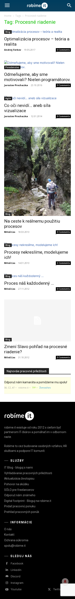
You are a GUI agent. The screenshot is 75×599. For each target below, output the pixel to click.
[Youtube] (6, 589)
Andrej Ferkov (12, 49)
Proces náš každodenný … (29, 283)
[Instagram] (6, 582)
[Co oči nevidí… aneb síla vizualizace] (37, 98)
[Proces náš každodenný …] (37, 276)
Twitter (57, 589)
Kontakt (9, 534)
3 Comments (63, 263)
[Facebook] (6, 563)
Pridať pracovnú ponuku (19, 506)
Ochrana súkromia (16, 540)
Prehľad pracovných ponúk (21, 512)
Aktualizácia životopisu (19, 478)
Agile (8, 98)
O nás (8, 529)
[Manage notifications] (65, 581)
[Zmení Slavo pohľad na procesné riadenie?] (37, 320)
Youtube (16, 589)
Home (7, 16)
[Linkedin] (6, 570)
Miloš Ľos (9, 231)
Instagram (17, 582)
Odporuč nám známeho (19, 495)
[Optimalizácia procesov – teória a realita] (37, 31)
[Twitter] (49, 589)
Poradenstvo (12, 67)
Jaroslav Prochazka (16, 85)
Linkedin (16, 569)
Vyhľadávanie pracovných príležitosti (28, 473)
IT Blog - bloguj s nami (18, 467)
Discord (15, 576)
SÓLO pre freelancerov (19, 489)
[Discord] (6, 576)
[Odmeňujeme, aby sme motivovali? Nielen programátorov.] (37, 64)
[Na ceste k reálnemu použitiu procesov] (37, 171)
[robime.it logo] (38, 5)
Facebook (17, 563)
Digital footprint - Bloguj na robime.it (27, 501)
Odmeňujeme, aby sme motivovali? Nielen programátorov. (37, 77)
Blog (7, 31)
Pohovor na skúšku (16, 484)
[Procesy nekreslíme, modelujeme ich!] (37, 245)
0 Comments (63, 49)
